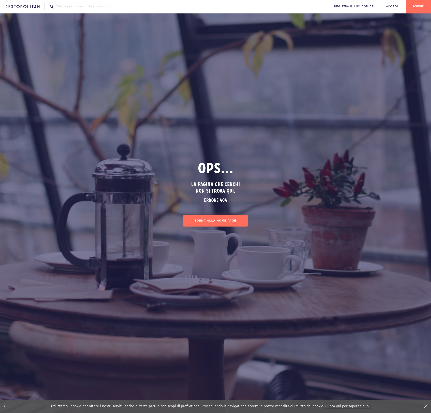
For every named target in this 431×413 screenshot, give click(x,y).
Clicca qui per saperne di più (348, 406)
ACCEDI (392, 6)
